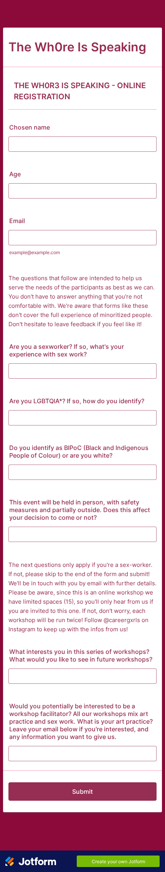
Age (15, 174)
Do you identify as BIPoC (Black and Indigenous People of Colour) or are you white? (78, 451)
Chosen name (29, 127)
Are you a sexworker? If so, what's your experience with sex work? (66, 350)
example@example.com (34, 252)
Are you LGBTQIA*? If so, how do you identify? (76, 401)
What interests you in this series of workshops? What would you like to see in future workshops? (80, 655)
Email (17, 221)
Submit (82, 791)
